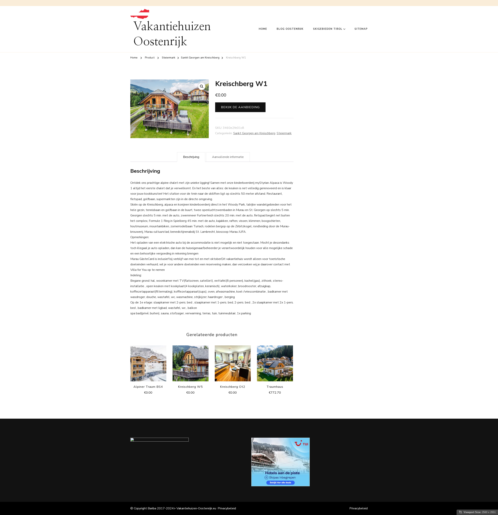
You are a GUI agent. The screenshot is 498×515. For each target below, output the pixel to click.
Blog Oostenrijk (290, 29)
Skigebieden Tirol (327, 29)
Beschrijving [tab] (191, 157)
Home (263, 29)
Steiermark (284, 133)
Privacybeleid (227, 508)
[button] (201, 86)
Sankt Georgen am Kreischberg (254, 133)
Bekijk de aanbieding (240, 107)
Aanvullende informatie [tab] (228, 157)
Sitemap (361, 29)
